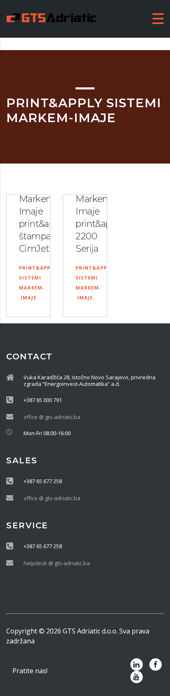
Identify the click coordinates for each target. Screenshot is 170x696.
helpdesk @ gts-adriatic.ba (57, 563)
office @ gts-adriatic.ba (52, 417)
